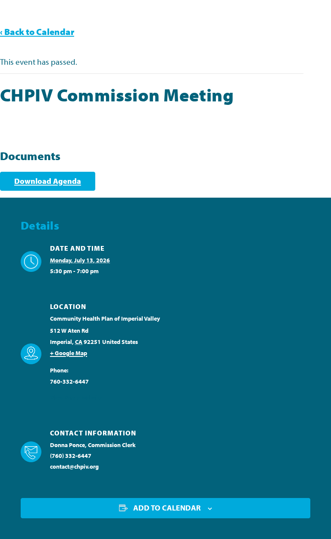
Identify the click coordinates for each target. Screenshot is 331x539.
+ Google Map (68, 353)
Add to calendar (167, 508)
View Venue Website (76, 397)
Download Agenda (47, 181)
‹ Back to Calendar (37, 31)
